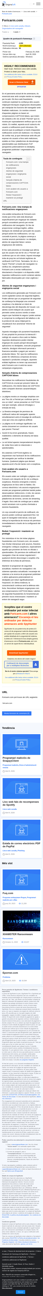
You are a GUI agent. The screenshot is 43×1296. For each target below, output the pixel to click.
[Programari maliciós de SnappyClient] (21, 744)
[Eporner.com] (21, 959)
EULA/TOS (13, 1238)
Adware (27, 26)
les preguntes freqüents (27, 1060)
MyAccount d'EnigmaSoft (15, 1171)
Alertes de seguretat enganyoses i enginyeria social (16, 174)
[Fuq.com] (21, 879)
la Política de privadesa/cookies (27, 1238)
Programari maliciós (10, 765)
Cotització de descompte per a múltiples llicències (18, 664)
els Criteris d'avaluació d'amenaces (26, 1242)
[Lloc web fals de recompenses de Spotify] (21, 788)
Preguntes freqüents (8, 1242)
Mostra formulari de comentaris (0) (16, 713)
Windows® (20, 673)
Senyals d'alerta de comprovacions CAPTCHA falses (17, 183)
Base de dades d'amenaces (11, 11)
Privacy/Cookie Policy (14, 77)
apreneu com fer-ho (26, 1244)
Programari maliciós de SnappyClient (16, 759)
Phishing (21, 851)
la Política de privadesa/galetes (27, 1094)
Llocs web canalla (29, 11)
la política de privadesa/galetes (19, 1215)
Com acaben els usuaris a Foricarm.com (17, 190)
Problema (6, 977)
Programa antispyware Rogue (14, 897)
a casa (4, 1251)
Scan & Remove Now (18, 82)
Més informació (7, 1288)
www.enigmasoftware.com (20, 1144)
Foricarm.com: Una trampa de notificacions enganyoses (17, 165)
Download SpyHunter (18, 653)
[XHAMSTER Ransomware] (21, 921)
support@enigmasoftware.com (11, 1169)
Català (34, 4)
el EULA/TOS (13, 1094)
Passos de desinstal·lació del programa (21, 1251)
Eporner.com (10, 972)
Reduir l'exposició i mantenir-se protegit (14, 196)
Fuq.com (8, 893)
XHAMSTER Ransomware (18, 934)
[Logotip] (8, 4)
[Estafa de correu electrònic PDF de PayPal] (21, 830)
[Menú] (38, 4)
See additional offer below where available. (18, 74)
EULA (35, 74)
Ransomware (8, 938)
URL (5, 201)
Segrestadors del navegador (12, 28)
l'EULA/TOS (5, 1215)
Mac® (27, 673)
